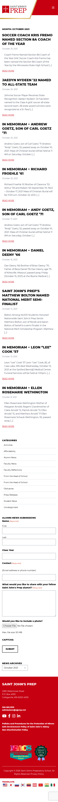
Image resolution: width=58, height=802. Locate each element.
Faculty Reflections (13, 470)
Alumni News (10, 457)
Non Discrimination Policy (15, 730)
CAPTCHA (8, 639)
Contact (11, 563)
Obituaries (9, 488)
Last (4, 537)
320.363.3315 (8, 707)
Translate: (8, 782)
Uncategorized (11, 507)
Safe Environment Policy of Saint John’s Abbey (25, 727)
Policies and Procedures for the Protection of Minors (28, 723)
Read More (8, 71)
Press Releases (11, 495)
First (4, 526)
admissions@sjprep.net (14, 710)
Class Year (8, 550)
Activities (8, 445)
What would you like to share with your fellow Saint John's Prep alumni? (29, 586)
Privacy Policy (37, 774)
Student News (10, 501)
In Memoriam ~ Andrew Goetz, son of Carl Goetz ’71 (26, 128)
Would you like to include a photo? (22, 621)
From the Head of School (16, 476)
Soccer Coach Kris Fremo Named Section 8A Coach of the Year (27, 39)
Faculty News (10, 464)
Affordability (10, 451)
